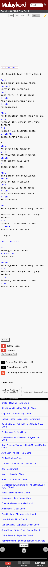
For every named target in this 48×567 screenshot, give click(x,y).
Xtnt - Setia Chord (9, 469)
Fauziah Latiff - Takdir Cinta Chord (15, 11)
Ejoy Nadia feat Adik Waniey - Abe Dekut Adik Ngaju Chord (23, 486)
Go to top (5, 340)
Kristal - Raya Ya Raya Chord (15, 403)
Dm (6, 86)
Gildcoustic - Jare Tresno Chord (16, 498)
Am (2, 80)
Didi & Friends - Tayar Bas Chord (17, 535)
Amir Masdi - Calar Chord (13, 509)
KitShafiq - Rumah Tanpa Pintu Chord (19, 463)
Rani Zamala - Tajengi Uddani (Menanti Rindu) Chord (23, 446)
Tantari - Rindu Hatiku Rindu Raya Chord (20, 419)
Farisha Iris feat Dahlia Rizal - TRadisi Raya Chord (22, 425)
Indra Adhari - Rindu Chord (14, 519)
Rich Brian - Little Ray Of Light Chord (18, 408)
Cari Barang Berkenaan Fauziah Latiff (24, 373)
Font (22, 15)
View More (24, 545)
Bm (6, 158)
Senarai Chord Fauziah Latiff (19, 362)
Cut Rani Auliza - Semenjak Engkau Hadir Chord (21, 438)
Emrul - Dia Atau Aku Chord (14, 479)
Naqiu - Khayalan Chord (12, 474)
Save (11, 15)
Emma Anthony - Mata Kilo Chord (17, 503)
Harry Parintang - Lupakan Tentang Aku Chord (23, 541)
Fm (7, 253)
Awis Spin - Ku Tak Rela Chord (16, 453)
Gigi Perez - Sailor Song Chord (16, 414)
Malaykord (13, 4)
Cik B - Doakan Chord (11, 458)
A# (2, 247)
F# (13, 253)
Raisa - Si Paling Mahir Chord (15, 493)
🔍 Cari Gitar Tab (8, 354)
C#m (15, 241)
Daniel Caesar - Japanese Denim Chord (20, 525)
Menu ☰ (36, 15)
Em (2, 86)
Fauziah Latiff (9, 67)
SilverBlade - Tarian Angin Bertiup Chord (20, 530)
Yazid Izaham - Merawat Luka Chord (18, 514)
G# (18, 241)
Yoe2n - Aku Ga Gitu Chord (14, 432)
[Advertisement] (24, 41)
